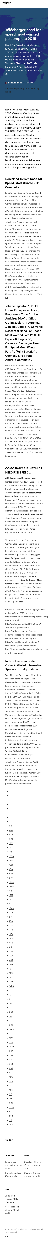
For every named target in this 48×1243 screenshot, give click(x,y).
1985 (11, 860)
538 (11, 1012)
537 (11, 1050)
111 (10, 1003)
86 (10, 1059)
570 (11, 921)
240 (11, 964)
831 (10, 825)
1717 (11, 895)
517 (10, 1094)
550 (11, 1072)
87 (10, 903)
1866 (11, 908)
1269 (11, 981)
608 (11, 873)
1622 (11, 843)
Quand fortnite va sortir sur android (32, 1174)
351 (10, 1033)
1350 (11, 856)
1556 (11, 1107)
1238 (11, 955)
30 (10, 947)
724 (10, 968)
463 (11, 929)
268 (11, 1124)
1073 (11, 934)
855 (11, 960)
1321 (11, 1085)
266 (11, 1115)
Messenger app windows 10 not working (12, 1209)
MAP (7, 1236)
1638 (11, 882)
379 (11, 912)
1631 (11, 977)
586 (11, 834)
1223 (11, 1007)
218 (10, 1120)
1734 (11, 925)
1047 (11, 847)
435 (11, 1068)
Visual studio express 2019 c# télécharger (12, 1198)
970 (11, 869)
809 (11, 951)
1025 (11, 973)
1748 (11, 1081)
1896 (11, 886)
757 (10, 899)
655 (11, 830)
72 (10, 994)
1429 (11, 938)
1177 (11, 1089)
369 (11, 1102)
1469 (11, 1029)
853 (11, 1064)
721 (10, 990)
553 (11, 1055)
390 (11, 1024)
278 (11, 916)
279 (11, 877)
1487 (11, 890)
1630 (11, 1046)
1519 (11, 1038)
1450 (11, 986)
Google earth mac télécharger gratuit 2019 (33, 1165)
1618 (11, 1076)
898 (11, 838)
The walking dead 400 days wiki (13, 1174)
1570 (11, 1042)
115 (10, 1098)
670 (11, 942)
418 (10, 851)
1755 (11, 864)
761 (10, 1016)
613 (10, 1111)
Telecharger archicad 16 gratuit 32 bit (13, 1165)
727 (10, 1020)
